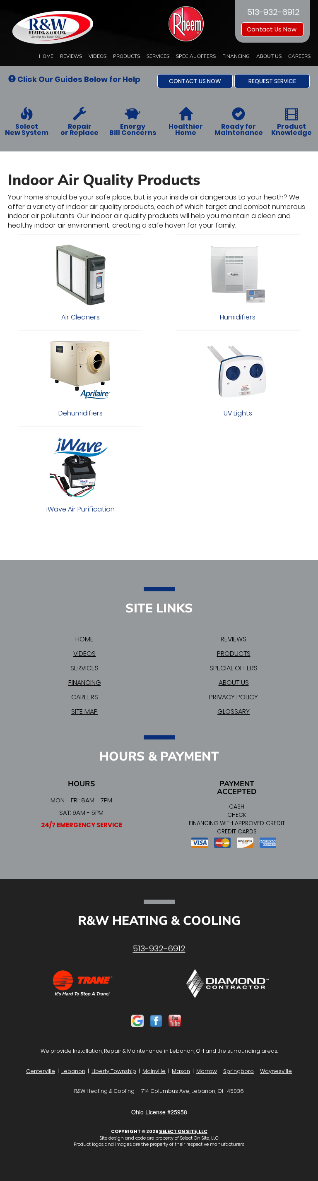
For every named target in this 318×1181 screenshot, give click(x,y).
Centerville (40, 1071)
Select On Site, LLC (183, 1131)
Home (46, 56)
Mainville (154, 1071)
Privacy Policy (233, 697)
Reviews (71, 56)
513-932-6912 (159, 948)
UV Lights (238, 413)
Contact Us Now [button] (272, 29)
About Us (269, 56)
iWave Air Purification (80, 509)
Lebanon (73, 1071)
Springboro (238, 1071)
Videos (97, 56)
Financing (236, 56)
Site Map (84, 711)
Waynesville (276, 1071)
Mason (181, 1071)
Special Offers (196, 56)
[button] (195, 81)
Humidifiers (237, 317)
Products (126, 56)
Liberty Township (114, 1071)
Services (158, 56)
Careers (299, 56)
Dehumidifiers (80, 413)
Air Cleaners (80, 317)
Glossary (233, 711)
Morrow (206, 1071)
